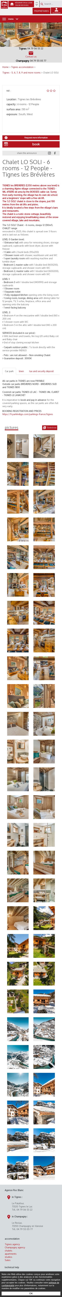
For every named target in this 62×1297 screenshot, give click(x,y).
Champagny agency (15, 1247)
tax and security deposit (41, 371)
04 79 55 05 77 (38, 60)
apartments (11, 1253)
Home (5, 67)
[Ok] (42, 4)
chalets (8, 1250)
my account (56, 13)
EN (37, 3)
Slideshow (51, 427)
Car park (9, 371)
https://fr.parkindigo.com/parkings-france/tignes (27, 414)
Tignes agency (12, 1244)
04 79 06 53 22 (35, 48)
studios (8, 1257)
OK (31, 1293)
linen (21, 371)
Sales (7, 1260)
